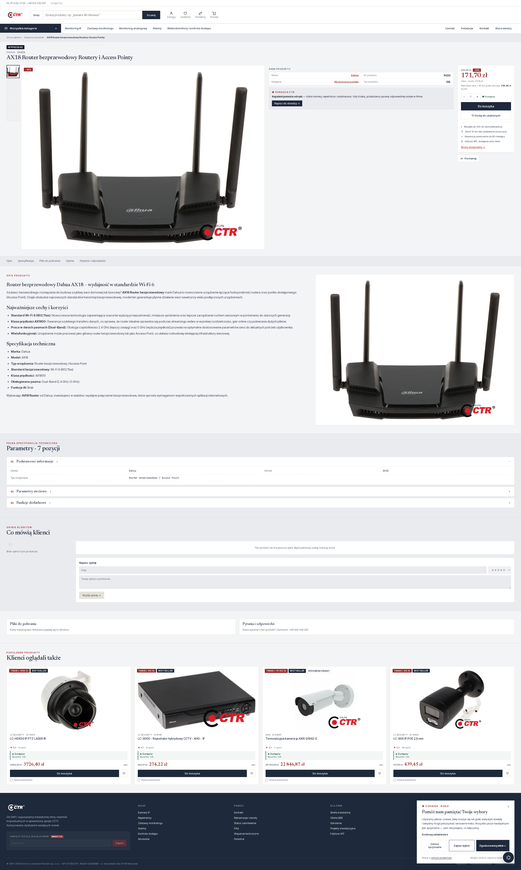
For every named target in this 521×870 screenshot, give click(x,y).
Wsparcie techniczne (246, 833)
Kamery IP (144, 812)
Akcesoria (143, 839)
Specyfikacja (26, 260)
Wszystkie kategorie (33, 28)
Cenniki (450, 28)
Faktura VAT (337, 833)
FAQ (236, 828)
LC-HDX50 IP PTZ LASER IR (28, 738)
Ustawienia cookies (504, 863)
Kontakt (484, 28)
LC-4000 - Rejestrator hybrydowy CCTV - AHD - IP (171, 738)
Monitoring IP (73, 28)
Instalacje (467, 28)
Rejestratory (145, 817)
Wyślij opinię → (91, 595)
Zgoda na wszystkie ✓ (492, 845)
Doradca (239, 839)
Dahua (355, 75)
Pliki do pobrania (49, 260)
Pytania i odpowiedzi (93, 260)
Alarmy (157, 28)
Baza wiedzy (504, 28)
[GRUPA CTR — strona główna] (15, 15)
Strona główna (14, 37)
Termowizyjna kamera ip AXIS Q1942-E (291, 738)
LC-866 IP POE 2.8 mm (408, 738)
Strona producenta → (473, 147)
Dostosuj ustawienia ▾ (435, 834)
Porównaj (468, 158)
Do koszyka (486, 106)
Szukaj (151, 15)
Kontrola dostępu (148, 833)
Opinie (70, 260)
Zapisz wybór (462, 845)
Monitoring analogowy (133, 28)
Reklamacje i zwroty (245, 817)
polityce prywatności (441, 857)
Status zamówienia (245, 823)
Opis (9, 260)
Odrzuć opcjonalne (434, 846)
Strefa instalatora (340, 812)
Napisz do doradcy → (287, 103)
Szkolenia (336, 823)
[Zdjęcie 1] (13, 71)
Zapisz (119, 843)
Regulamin (461, 863)
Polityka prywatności (481, 863)
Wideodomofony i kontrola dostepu (189, 28)
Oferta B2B (336, 817)
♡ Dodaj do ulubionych (486, 115)
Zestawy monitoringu (100, 28)
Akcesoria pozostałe (34, 37)
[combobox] (92, 15)
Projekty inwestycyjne (342, 828)
